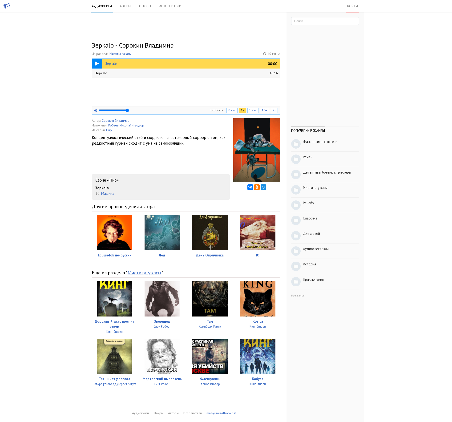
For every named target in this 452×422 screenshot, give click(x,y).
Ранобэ (308, 203)
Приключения (313, 279)
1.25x (253, 110)
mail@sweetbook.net (221, 413)
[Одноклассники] (257, 187)
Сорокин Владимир (115, 120)
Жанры (125, 6)
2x (274, 110)
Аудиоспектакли (316, 249)
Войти (352, 6)
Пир (109, 130)
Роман (307, 157)
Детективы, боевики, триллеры (327, 172)
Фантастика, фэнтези (320, 141)
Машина (107, 193)
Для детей (311, 233)
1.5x (264, 110)
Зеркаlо (186, 73)
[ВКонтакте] (250, 187)
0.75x (232, 110)
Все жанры (298, 295)
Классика (310, 218)
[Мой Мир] (263, 187)
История (309, 264)
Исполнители (170, 6)
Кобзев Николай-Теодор (126, 125)
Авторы (145, 6)
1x (242, 110)
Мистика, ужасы (120, 54)
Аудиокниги (102, 6)
